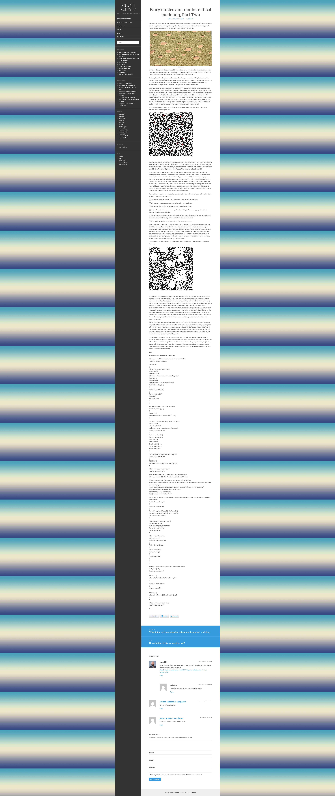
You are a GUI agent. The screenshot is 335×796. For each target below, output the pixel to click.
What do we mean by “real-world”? (128, 52)
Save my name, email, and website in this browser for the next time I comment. (176, 775)
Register (121, 156)
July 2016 (121, 120)
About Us (119, 29)
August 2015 (122, 138)
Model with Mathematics (124, 18)
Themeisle (193, 792)
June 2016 (121, 122)
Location (119, 33)
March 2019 (122, 114)
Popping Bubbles (123, 62)
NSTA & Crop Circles (124, 68)
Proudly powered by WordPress (172, 792)
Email (151, 760)
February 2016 (123, 126)
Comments (123, 162)
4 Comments (190, 19)
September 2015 (123, 136)
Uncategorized (123, 147)
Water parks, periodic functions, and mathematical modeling (127, 93)
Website (152, 767)
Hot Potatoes (122, 64)
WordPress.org (123, 164)
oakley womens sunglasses (171, 718)
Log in (120, 158)
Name (151, 753)
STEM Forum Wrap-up (125, 66)
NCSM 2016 (122, 72)
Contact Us (120, 36)
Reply (161, 675)
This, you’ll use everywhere (126, 74)
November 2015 (123, 132)
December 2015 (123, 130)
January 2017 (122, 118)
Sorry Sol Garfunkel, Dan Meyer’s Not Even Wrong (127, 87)
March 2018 (122, 116)
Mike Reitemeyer (123, 85)
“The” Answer (122, 70)
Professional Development (124, 22)
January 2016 (122, 128)
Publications (120, 26)
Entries (122, 160)
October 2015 (122, 134)
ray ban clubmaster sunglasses (173, 702)
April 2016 (121, 124)
